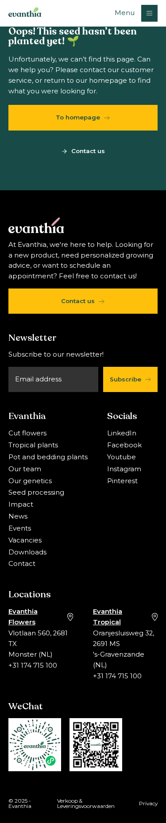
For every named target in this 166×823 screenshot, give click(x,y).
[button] (136, 13)
